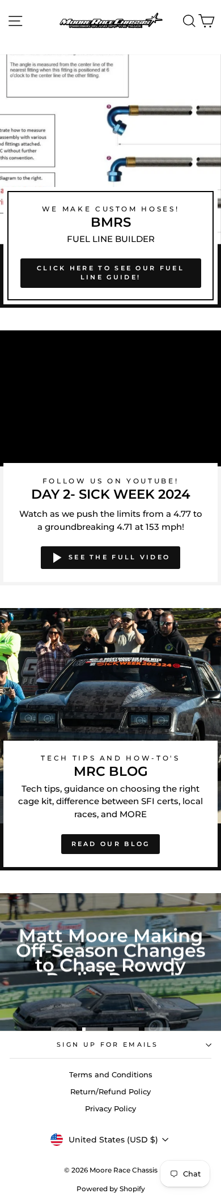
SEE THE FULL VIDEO (119, 557)
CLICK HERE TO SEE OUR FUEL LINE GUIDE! (110, 272)
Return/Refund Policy (110, 1091)
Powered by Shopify (110, 1188)
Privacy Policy (110, 1108)
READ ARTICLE (110, 1009)
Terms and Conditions (110, 1074)
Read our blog (110, 844)
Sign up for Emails (108, 1044)
